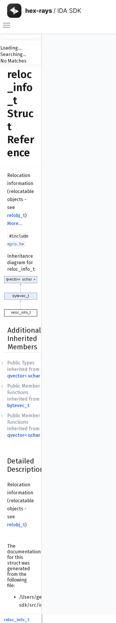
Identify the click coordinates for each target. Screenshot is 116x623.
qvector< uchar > (25, 376)
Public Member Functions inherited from (23, 395)
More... (14, 223)
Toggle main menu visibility (7, 25)
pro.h (15, 244)
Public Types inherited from (25, 369)
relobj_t (16, 215)
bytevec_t (18, 405)
